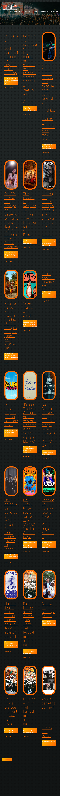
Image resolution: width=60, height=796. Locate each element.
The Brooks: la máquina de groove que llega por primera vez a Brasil (29, 214)
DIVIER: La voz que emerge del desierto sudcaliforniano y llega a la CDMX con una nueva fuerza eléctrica (11, 220)
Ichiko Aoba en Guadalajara (48, 280)
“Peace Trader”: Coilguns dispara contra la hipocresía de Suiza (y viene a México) (29, 423)
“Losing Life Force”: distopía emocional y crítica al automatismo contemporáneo (48, 214)
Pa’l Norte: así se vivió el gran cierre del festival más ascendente (29, 624)
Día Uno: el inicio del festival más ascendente (29, 711)
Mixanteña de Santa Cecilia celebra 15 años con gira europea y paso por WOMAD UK (10, 325)
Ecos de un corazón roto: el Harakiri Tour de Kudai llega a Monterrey (48, 518)
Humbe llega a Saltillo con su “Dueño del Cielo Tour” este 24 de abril (11, 620)
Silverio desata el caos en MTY (29, 309)
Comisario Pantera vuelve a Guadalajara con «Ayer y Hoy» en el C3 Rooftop (11, 54)
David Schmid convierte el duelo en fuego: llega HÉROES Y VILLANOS (48, 425)
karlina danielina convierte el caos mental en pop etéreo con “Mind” (48, 717)
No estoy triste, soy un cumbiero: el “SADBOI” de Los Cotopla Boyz (29, 518)
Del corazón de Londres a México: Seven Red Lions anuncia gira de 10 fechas (10, 524)
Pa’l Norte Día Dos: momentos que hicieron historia (10, 711)
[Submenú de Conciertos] (38, 11)
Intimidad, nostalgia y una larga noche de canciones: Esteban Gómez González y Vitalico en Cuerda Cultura (30, 69)
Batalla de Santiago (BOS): (48, 610)
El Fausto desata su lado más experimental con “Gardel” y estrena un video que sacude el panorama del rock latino (48, 102)
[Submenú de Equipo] (17, 11)
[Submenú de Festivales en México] (30, 11)
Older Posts (54, 756)
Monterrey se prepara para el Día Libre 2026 (11, 415)
